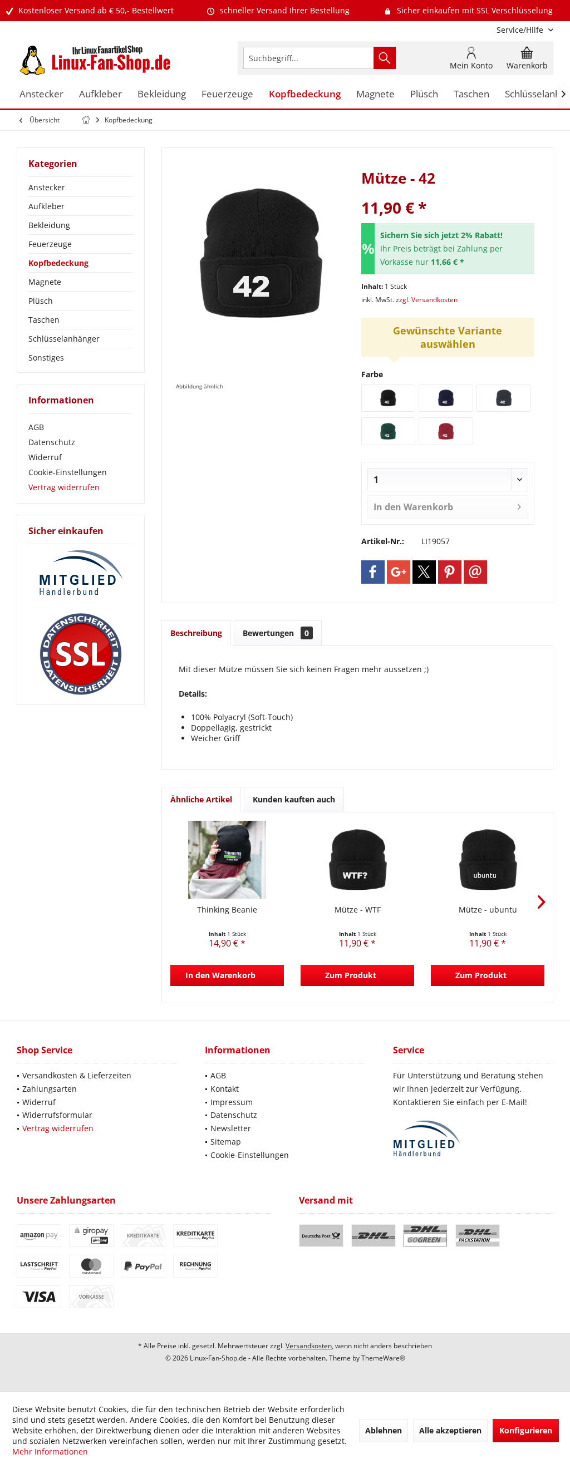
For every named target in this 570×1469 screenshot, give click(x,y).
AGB (36, 427)
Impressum (231, 1102)
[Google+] (398, 572)
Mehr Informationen (50, 1451)
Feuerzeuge (50, 244)
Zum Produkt (350, 975)
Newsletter (230, 1128)
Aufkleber (46, 206)
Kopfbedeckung (58, 263)
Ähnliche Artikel (201, 799)
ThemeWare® (383, 1358)
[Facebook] (373, 572)
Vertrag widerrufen (64, 487)
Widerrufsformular (57, 1115)
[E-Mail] (475, 572)
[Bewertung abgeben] (447, 193)
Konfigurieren (525, 1430)
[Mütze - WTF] (357, 860)
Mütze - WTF (358, 909)
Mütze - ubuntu (488, 909)
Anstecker (46, 187)
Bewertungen (276, 633)
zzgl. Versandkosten (427, 299)
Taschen (44, 319)
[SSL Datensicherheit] (80, 654)
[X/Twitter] (424, 572)
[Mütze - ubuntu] (487, 860)
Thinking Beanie (227, 909)
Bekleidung (49, 225)
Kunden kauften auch (294, 799)
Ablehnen (383, 1430)
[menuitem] (520, 30)
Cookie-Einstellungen (67, 472)
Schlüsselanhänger (64, 338)
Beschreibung (196, 633)
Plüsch (40, 300)
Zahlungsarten (49, 1088)
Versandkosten (309, 1345)
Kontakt (224, 1088)
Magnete (44, 282)
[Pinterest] (449, 572)
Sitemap (225, 1141)
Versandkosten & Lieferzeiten (76, 1075)
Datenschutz (51, 442)
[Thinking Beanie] (227, 860)
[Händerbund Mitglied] (80, 573)
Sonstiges (46, 357)
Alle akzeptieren (450, 1430)
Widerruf (45, 457)
